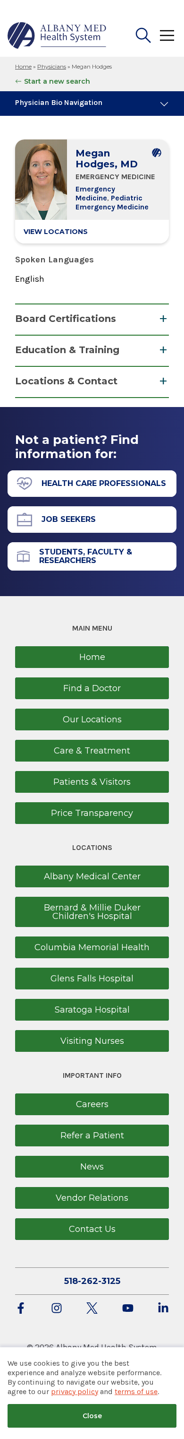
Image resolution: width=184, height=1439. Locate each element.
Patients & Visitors (92, 782)
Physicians (51, 66)
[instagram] (56, 1308)
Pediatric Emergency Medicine (112, 202)
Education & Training (67, 349)
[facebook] (20, 1308)
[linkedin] (163, 1308)
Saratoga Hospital (92, 1010)
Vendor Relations (92, 1198)
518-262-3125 (92, 1281)
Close (92, 1416)
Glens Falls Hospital (92, 978)
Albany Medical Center (92, 876)
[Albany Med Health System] (57, 35)
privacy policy (74, 1391)
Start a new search (57, 81)
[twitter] (92, 1308)
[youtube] (128, 1308)
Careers (92, 1104)
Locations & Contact (66, 381)
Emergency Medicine (95, 193)
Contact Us (92, 1229)
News (92, 1167)
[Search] (143, 35)
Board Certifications (65, 318)
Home (23, 66)
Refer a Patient (92, 1135)
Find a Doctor (92, 688)
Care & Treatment (92, 751)
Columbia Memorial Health (92, 947)
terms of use (136, 1391)
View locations (56, 231)
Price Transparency (92, 813)
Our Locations (92, 719)
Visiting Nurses (92, 1041)
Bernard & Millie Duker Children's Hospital (92, 911)
